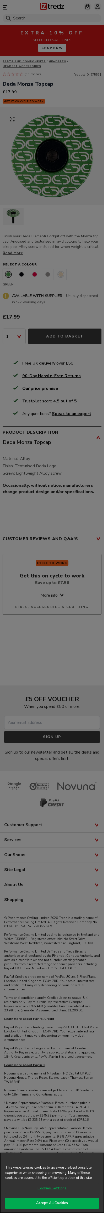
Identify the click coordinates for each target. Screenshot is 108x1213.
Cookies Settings (51, 1188)
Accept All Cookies (52, 1203)
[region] (52, 1183)
